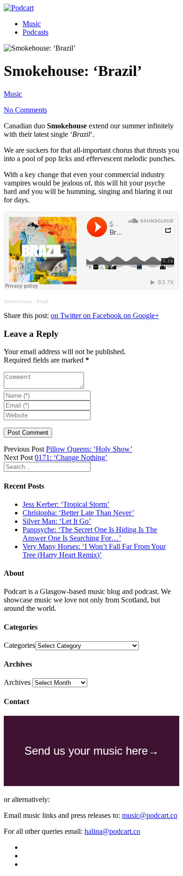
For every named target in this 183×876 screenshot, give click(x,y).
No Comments (25, 110)
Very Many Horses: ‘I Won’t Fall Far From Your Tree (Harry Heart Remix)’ (94, 550)
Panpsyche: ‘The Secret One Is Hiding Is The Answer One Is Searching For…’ (90, 534)
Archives (17, 682)
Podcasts (35, 32)
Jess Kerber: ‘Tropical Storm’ (66, 504)
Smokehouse (18, 301)
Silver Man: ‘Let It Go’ (57, 521)
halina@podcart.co (112, 831)
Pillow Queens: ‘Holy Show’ (89, 449)
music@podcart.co (149, 815)
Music (32, 24)
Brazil (42, 301)
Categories (19, 645)
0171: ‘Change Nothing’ (71, 457)
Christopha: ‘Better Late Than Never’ (78, 513)
